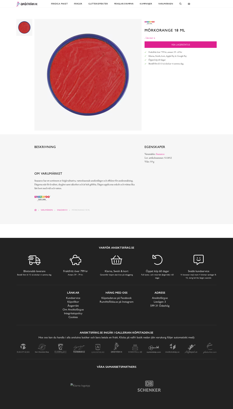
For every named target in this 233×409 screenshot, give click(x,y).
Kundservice (73, 298)
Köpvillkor (73, 301)
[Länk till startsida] (35, 210)
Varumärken (165, 4)
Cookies (73, 317)
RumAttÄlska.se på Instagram (116, 301)
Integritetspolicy (73, 313)
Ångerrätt (73, 305)
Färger (78, 4)
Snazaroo (160, 154)
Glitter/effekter (98, 4)
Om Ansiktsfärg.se (73, 309)
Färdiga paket (59, 4)
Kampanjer (146, 4)
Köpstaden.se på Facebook (116, 298)
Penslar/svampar (124, 4)
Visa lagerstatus (180, 44)
